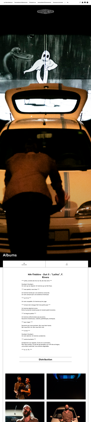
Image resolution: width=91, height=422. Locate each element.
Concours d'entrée (58, 2)
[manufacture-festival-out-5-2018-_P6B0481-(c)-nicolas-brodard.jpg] (24, 386)
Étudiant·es (32, 2)
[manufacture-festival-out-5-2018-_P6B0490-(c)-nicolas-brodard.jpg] (66, 386)
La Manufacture (8, 2)
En (67, 2)
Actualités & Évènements (44, 2)
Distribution (45, 359)
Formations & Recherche (21, 2)
